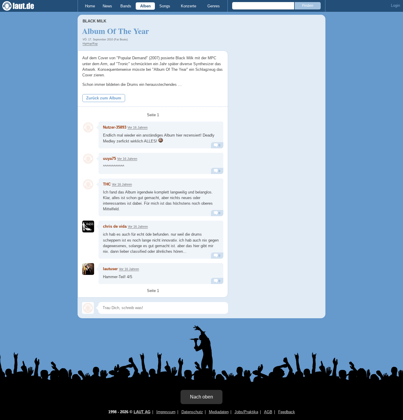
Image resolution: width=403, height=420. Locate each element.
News (107, 6)
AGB (268, 412)
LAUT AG (142, 412)
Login (395, 5)
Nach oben (201, 396)
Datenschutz (192, 412)
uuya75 (109, 158)
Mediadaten (219, 412)
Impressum (166, 412)
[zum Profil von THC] (88, 184)
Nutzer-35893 (114, 127)
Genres (213, 6)
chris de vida (115, 226)
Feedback (286, 412)
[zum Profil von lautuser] (88, 269)
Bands (125, 6)
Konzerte (188, 6)
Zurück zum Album (103, 98)
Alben (145, 6)
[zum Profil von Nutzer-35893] (88, 127)
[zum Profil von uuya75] (88, 159)
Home (90, 6)
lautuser (110, 269)
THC (107, 184)
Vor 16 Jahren (137, 127)
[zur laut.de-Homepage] (23, 6)
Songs (164, 6)
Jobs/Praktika (246, 412)
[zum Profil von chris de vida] (88, 226)
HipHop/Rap (90, 43)
